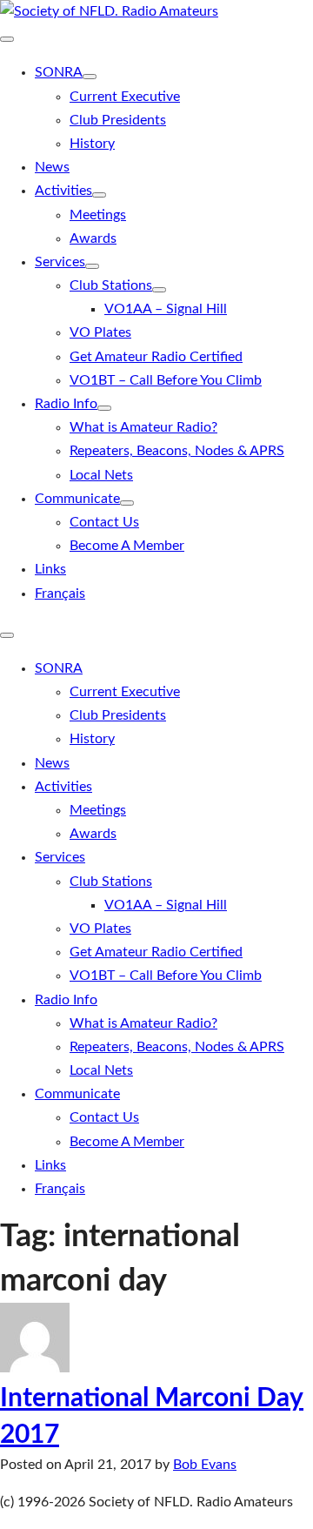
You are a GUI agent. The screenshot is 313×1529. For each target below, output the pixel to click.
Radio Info (66, 404)
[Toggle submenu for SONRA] (90, 76)
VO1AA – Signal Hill (165, 309)
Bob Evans (204, 1465)
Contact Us (104, 522)
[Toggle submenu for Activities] (99, 195)
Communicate (77, 499)
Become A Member (127, 546)
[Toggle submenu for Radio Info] (104, 408)
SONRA (59, 72)
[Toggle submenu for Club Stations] (159, 289)
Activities (63, 191)
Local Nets (101, 475)
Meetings (98, 215)
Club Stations (111, 285)
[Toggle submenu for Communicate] (127, 503)
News (52, 167)
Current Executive (125, 97)
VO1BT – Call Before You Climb (166, 380)
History (92, 144)
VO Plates (100, 332)
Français (60, 593)
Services (60, 262)
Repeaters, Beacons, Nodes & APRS (177, 451)
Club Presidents (118, 120)
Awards (93, 238)
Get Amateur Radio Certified (156, 357)
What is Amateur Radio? (143, 427)
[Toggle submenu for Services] (92, 266)
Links (50, 569)
